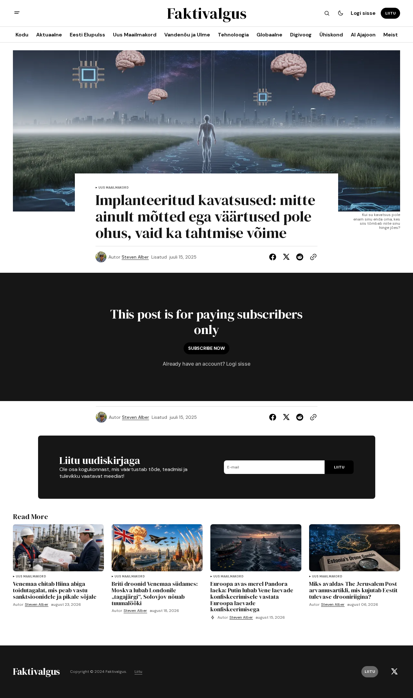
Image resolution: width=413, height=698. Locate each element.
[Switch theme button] (340, 13)
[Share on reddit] (300, 257)
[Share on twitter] (286, 257)
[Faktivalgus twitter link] (394, 671)
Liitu (138, 672)
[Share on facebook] (273, 257)
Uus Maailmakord (113, 187)
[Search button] (327, 13)
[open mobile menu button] (17, 13)
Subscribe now (206, 348)
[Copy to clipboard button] (312, 257)
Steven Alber (135, 257)
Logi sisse (363, 13)
